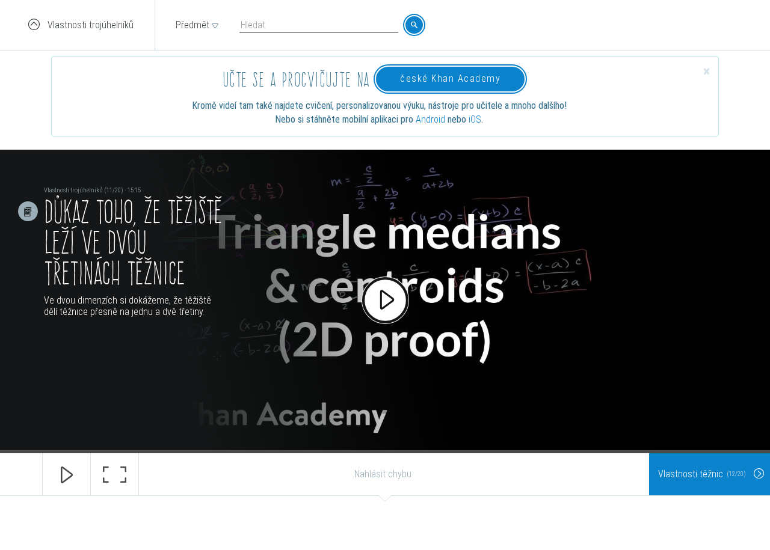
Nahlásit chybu (382, 474)
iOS (475, 119)
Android (430, 119)
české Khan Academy (450, 78)
